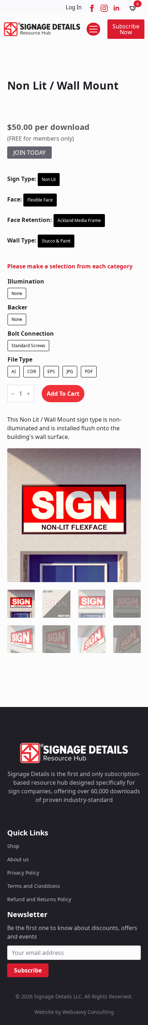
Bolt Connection (31, 333)
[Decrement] (13, 393)
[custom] (48, 817)
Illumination (26, 281)
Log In (74, 7)
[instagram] (104, 8)
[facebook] (92, 8)
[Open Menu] (93, 29)
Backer (17, 307)
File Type (20, 359)
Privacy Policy (23, 872)
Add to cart (63, 394)
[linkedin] (116, 8)
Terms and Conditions (33, 886)
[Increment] (28, 393)
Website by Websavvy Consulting (74, 1011)
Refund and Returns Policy (39, 899)
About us (18, 859)
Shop (13, 846)
